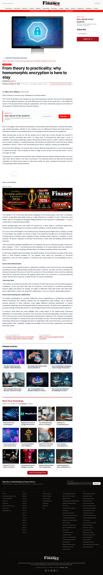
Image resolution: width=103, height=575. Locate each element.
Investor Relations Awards (89, 493)
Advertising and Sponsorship (9, 496)
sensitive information (51, 126)
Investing (54, 8)
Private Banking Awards (88, 542)
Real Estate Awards (87, 501)
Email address (70, 481)
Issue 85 (24, 493)
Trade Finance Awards (88, 513)
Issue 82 (24, 501)
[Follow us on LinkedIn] (54, 570)
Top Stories (8, 8)
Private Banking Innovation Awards (91, 544)
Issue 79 (24, 508)
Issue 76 (24, 515)
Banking (38, 8)
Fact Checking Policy (88, 537)
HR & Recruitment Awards (89, 510)
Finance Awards (66, 549)
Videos (67, 8)
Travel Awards (86, 520)
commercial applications (63, 225)
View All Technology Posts (37, 472)
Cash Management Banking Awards (71, 501)
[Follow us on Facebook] (51, 570)
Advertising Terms (6, 510)
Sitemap (62, 567)
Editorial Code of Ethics (88, 532)
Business (25, 8)
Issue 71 (24, 527)
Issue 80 (24, 505)
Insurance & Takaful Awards (69, 537)
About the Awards (47, 493)
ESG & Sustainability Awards (69, 527)
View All (24, 532)
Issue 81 (24, 503)
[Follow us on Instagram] (48, 570)
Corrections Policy (87, 530)
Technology (45, 8)
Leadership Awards (87, 496)
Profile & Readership (7, 498)
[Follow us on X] (57, 570)
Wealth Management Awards (89, 517)
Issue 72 (24, 525)
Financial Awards (87, 539)
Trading (61, 8)
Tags (66, 567)
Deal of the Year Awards (68, 513)
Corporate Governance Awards (70, 515)
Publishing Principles (87, 525)
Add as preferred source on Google (61, 84)
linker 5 (13, 81)
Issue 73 (24, 522)
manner (4, 277)
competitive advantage (10, 305)
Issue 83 (24, 498)
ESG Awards (65, 530)
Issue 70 (24, 530)
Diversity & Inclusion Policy (89, 534)
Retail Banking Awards (88, 546)
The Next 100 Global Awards (89, 515)
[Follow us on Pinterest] (46, 570)
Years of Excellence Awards (89, 522)
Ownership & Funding (88, 527)
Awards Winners (46, 498)
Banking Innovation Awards (69, 544)
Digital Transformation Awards (70, 520)
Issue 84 (24, 496)
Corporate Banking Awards (69, 517)
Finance (31, 8)
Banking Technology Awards (69, 503)
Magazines (80, 8)
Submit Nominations (47, 501)
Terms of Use (5, 508)
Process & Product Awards (89, 505)
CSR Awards (65, 510)
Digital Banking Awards (68, 546)
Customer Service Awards (69, 508)
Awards (73, 8)
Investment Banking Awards (69, 539)
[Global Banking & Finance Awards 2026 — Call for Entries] (37, 199)
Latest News (5, 503)
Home (4, 61)
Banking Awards (66, 542)
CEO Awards (66, 505)
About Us (4, 493)
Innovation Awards (67, 534)
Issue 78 (24, 510)
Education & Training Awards (69, 525)
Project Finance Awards (88, 503)
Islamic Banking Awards (88, 498)
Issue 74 (24, 520)
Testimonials (45, 503)
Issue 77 (24, 513)
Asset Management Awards (69, 493)
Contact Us (5, 501)
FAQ (44, 508)
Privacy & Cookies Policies (8, 505)
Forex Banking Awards (68, 532)
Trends (96, 8)
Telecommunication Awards (89, 508)
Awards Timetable (47, 496)
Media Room (45, 505)
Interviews (17, 8)
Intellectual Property (50, 129)
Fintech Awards (66, 522)
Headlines (89, 8)
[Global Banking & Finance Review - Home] (51, 3)
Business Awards (67, 498)
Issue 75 (24, 517)
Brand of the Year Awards (69, 496)
